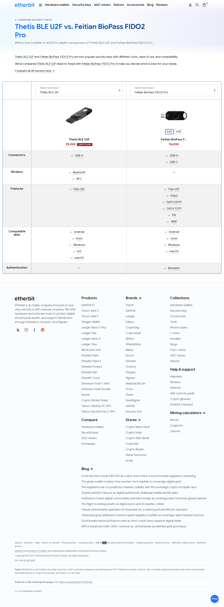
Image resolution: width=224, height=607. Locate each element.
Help (37, 542)
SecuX (130, 355)
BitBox (130, 339)
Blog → (87, 469)
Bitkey (129, 350)
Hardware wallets (57, 5)
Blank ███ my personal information (115, 542)
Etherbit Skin (89, 372)
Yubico (130, 322)
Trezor (130, 305)
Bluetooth (79, 172)
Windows (79, 245)
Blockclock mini (91, 350)
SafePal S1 (87, 305)
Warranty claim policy (183, 542)
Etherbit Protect (91, 367)
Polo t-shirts (178, 350)
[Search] (197, 5)
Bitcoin (174, 420)
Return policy (162, 542)
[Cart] (204, 5)
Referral (175, 388)
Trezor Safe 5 (90, 316)
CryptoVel (132, 444)
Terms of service (51, 542)
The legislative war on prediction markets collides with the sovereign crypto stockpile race (138, 487)
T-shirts (175, 333)
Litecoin (175, 431)
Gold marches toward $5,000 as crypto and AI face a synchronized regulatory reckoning (138, 476)
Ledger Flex (88, 333)
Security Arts (134, 411)
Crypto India (134, 432)
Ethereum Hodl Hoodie (95, 389)
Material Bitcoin (135, 383)
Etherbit (131, 361)
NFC (79, 179)
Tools (173, 322)
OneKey (131, 367)
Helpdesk (176, 376)
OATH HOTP (174, 202)
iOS (79, 251)
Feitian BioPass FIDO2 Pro (57, 57)
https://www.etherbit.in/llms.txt (75, 582)
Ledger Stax (89, 344)
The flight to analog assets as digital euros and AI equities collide (122, 504)
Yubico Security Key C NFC (98, 411)
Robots (119, 5)
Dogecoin (176, 425)
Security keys (81, 5)
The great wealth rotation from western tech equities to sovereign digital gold (131, 481)
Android (79, 232)
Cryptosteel (133, 333)
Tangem (131, 372)
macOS (79, 258)
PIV (174, 215)
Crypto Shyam (135, 449)
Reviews (162, 5)
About (18, 542)
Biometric (174, 268)
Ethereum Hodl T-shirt (95, 383)
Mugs (173, 344)
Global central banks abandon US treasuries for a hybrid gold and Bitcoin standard (134, 509)
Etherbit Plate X (91, 361)
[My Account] (190, 5)
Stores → (133, 420)
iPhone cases (178, 327)
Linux (79, 238)
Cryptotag (132, 327)
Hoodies (175, 339)
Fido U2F (79, 189)
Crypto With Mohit (137, 438)
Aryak (129, 460)
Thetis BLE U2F (24, 57)
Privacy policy (69, 542)
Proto (129, 389)
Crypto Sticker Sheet (94, 400)
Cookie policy (86, 542)
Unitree (130, 406)
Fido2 (174, 195)
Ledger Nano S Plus (93, 327)
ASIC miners (102, 5)
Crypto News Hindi (138, 427)
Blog (150, 5)
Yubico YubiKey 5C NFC (96, 406)
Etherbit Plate (90, 355)
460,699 (30, 560)
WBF (174, 221)
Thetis (129, 395)
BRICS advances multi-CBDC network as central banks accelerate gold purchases (133, 526)
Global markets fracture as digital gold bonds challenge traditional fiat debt (129, 493)
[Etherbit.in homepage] (24, 4)
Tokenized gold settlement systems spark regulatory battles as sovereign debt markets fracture (142, 515)
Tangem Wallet (90, 322)
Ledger (130, 316)
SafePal (130, 311)
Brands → (134, 298)
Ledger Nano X (91, 339)
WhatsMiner (133, 344)
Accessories (135, 5)
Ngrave (130, 378)
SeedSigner (133, 400)
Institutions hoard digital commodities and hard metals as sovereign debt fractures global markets (144, 498)
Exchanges (88, 444)
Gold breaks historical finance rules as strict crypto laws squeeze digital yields (131, 521)
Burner (85, 395)
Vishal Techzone (136, 455)
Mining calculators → (187, 413)
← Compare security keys (33, 19)
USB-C (174, 162)
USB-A (79, 155)
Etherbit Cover (90, 378)
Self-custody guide (182, 393)
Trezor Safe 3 (90, 311)
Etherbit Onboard (181, 404)
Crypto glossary (180, 399)
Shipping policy (145, 542)
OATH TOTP (174, 208)
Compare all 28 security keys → (35, 71)
